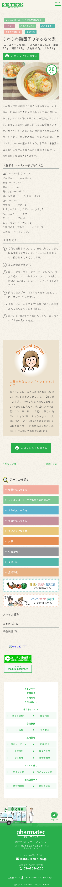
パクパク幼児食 (27, 26)
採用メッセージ (19, 744)
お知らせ (31, 697)
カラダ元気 (9, 623)
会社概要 (31, 723)
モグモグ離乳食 (13, 32)
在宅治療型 (44, 786)
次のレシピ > (52, 463)
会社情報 (18, 730)
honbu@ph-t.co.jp (33, 858)
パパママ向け (47, 26)
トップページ (31, 688)
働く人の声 (44, 751)
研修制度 (18, 757)
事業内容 (44, 715)
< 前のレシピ (9, 463)
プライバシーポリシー (32, 878)
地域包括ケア (31, 779)
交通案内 (44, 730)
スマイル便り (31, 765)
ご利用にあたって (15, 878)
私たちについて (31, 709)
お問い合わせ (31, 702)
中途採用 (18, 751)
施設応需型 (18, 786)
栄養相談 (8, 631)
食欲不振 (31, 32)
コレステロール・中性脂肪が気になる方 (25, 19)
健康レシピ (18, 771)
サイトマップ (48, 878)
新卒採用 (44, 744)
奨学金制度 (44, 757)
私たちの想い (18, 715)
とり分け (10, 26)
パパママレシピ (44, 771)
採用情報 (31, 737)
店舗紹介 (31, 693)
